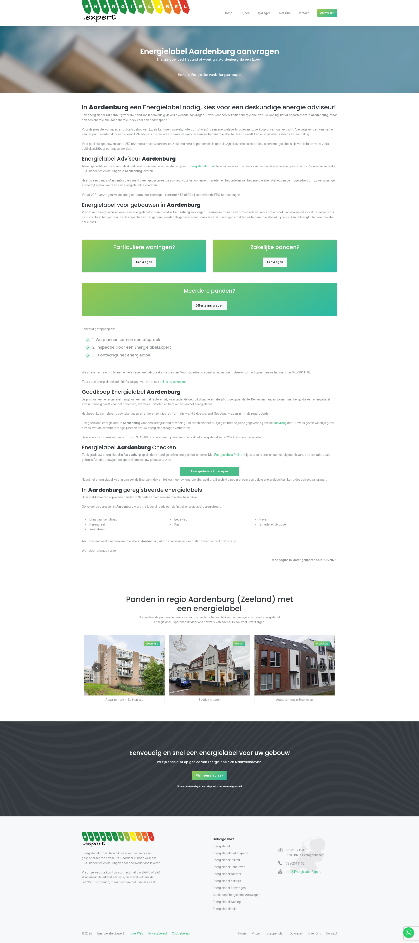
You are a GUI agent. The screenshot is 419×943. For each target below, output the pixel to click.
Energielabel (221, 846)
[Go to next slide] (322, 667)
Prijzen (244, 13)
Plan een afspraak (209, 775)
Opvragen (264, 13)
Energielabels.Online (228, 454)
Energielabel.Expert (202, 166)
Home (228, 13)
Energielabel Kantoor (227, 874)
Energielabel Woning (227, 902)
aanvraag (280, 423)
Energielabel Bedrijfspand (230, 853)
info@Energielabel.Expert (303, 871)
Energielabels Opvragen (209, 471)
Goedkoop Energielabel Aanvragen (236, 895)
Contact (303, 13)
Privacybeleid (157, 933)
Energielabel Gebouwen (229, 867)
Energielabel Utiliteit (226, 860)
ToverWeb (136, 933)
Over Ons (284, 13)
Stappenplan (275, 933)
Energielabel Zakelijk (227, 881)
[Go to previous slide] (97, 667)
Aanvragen (327, 12)
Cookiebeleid (181, 933)
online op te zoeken (173, 381)
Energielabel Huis (224, 909)
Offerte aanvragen (209, 305)
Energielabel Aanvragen (229, 888)
